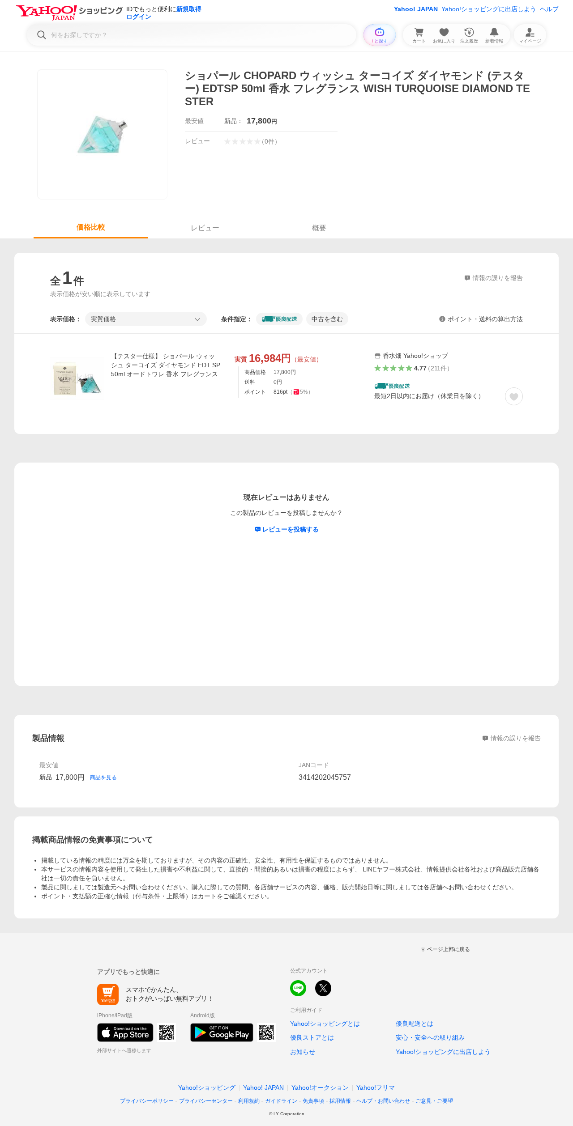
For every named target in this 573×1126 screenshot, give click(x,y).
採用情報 (340, 1101)
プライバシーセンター (206, 1101)
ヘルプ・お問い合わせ (383, 1101)
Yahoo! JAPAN (416, 9)
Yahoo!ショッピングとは (325, 1023)
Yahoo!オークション (320, 1087)
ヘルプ (549, 9)
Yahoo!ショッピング (206, 1087)
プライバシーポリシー (147, 1101)
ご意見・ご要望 (434, 1101)
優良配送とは (414, 1023)
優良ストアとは (312, 1037)
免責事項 (313, 1101)
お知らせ (302, 1051)
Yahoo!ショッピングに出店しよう (488, 9)
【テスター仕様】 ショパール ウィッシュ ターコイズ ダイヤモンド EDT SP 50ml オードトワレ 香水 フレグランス (165, 365)
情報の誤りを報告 (516, 738)
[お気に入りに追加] (514, 396)
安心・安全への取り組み (430, 1037)
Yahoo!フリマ (375, 1087)
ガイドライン (281, 1101)
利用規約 (249, 1101)
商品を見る (103, 777)
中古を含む (327, 319)
